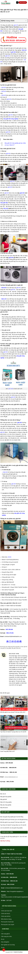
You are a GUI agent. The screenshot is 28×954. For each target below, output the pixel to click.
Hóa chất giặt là (5, 942)
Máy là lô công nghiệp (6, 802)
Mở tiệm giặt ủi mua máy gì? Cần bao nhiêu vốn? (12, 712)
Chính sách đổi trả (5, 916)
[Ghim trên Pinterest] (18, 641)
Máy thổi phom (4, 807)
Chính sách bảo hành (6, 910)
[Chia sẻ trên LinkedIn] (20, 641)
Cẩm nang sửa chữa (6, 936)
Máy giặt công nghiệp (5, 796)
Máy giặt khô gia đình (16, 648)
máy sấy (5, 208)
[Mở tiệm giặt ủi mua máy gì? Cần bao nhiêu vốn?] (14, 703)
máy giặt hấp (4, 202)
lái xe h (21, 836)
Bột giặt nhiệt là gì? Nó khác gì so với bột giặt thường (13, 819)
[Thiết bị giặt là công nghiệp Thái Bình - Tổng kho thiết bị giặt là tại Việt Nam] (8, 2)
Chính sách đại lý (5, 913)
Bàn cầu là (3, 793)
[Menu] (17, 2)
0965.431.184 (13, 772)
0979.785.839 (9, 629)
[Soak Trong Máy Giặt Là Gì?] (14, 742)
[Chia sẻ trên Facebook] (10, 641)
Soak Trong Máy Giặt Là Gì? (7, 751)
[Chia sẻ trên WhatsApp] (7, 641)
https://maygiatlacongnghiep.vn (15, 891)
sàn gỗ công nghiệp (11, 836)
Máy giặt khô (3, 799)
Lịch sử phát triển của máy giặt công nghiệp (11, 827)
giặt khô (16, 25)
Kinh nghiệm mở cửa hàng (8, 944)
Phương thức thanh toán (7, 921)
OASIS (9, 557)
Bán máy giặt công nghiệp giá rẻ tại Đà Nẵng (11, 816)
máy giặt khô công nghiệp (5, 648)
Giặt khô (24, 50)
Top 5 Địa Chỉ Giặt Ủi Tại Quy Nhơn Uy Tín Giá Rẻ (13, 731)
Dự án (2, 939)
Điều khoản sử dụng (6, 919)
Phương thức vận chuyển (7, 924)
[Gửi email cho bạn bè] (15, 641)
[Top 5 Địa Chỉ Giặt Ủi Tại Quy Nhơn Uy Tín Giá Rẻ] (14, 722)
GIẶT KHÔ (10, 388)
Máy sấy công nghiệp (5, 805)
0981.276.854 (9, 633)
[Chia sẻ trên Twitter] (12, 641)
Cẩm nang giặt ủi (16, 646)
